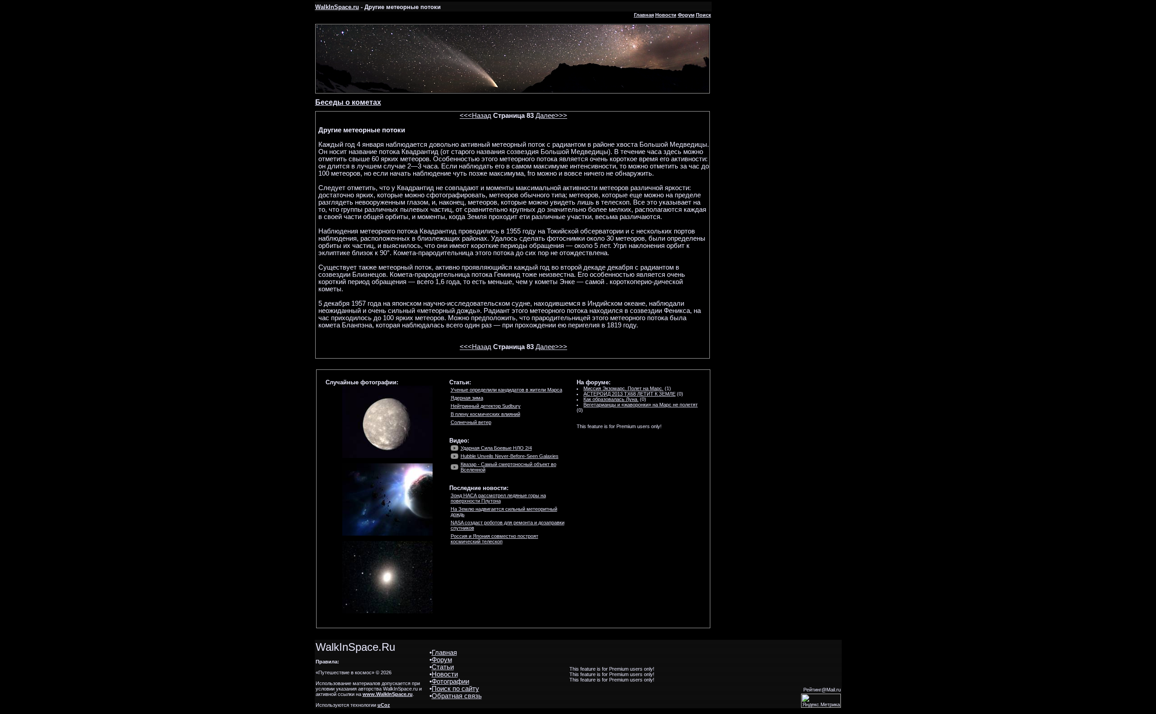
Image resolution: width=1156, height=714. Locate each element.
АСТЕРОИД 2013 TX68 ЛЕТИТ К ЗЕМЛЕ (629, 394)
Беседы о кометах (348, 102)
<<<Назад (475, 115)
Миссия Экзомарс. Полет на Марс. (623, 388)
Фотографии (450, 681)
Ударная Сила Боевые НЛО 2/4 (496, 448)
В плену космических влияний (485, 414)
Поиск (703, 15)
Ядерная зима (467, 398)
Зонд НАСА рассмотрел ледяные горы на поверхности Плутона (498, 498)
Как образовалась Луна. (611, 399)
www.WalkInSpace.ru (388, 694)
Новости (665, 15)
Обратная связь (457, 696)
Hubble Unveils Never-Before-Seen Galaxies (510, 456)
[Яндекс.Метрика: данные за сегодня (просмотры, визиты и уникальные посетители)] (821, 701)
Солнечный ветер (471, 422)
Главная (644, 15)
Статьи (443, 667)
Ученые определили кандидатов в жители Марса (506, 389)
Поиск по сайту (455, 688)
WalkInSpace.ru (337, 7)
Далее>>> (551, 115)
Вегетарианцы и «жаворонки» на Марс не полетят (640, 404)
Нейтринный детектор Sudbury (486, 406)
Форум (686, 15)
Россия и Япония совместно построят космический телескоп (494, 538)
